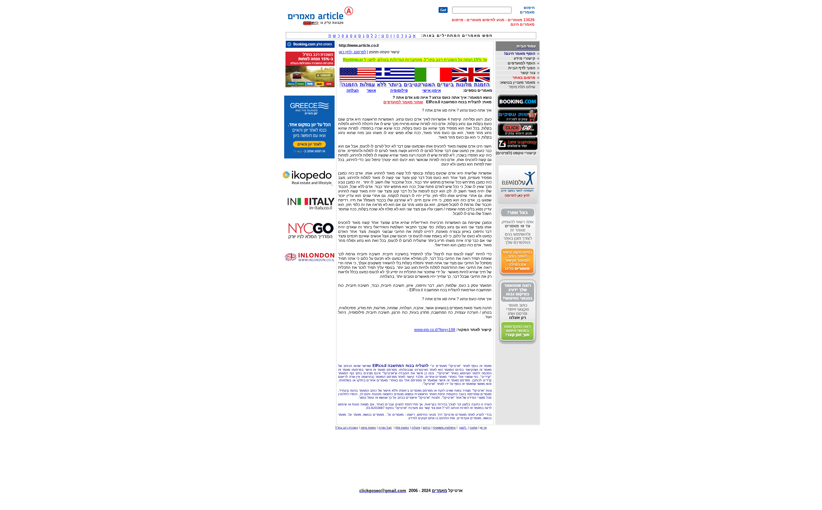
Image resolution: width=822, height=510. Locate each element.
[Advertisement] (415, 346)
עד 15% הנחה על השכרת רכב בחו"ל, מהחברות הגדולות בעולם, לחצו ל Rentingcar (415, 59)
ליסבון (463, 427)
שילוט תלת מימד (517, 84)
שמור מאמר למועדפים (403, 102)
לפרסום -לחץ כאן (352, 52)
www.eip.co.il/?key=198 (434, 329)
